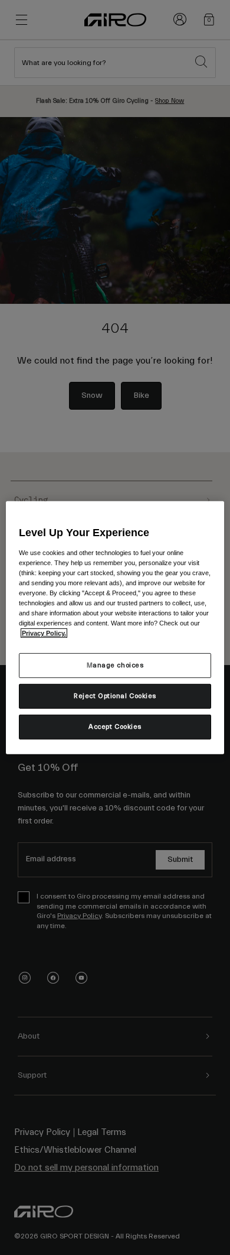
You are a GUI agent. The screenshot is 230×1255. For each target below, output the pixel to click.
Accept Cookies (115, 727)
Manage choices (115, 665)
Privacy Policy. (44, 633)
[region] (115, 627)
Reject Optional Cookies (115, 696)
